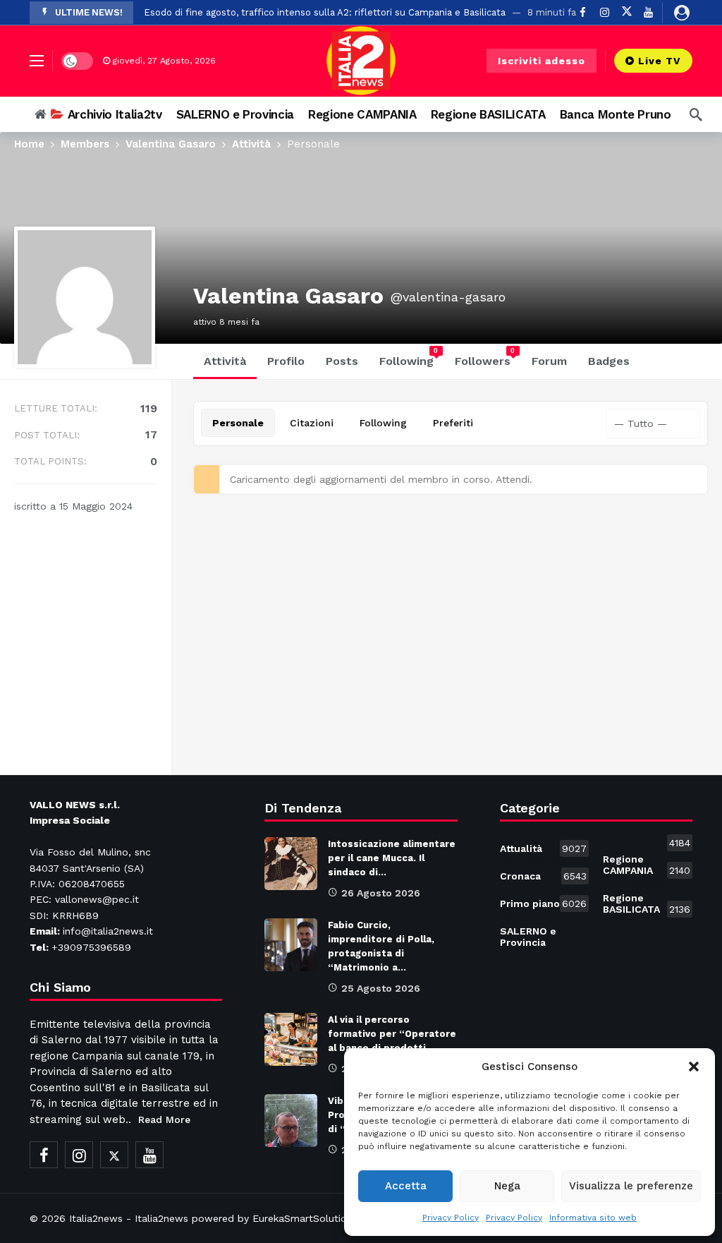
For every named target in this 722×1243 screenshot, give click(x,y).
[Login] (681, 12)
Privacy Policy (450, 1218)
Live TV (659, 60)
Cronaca (543, 876)
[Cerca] (695, 114)
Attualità (543, 848)
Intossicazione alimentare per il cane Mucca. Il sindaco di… (391, 858)
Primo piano (543, 903)
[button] (694, 1066)
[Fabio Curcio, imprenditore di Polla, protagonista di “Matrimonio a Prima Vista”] (290, 944)
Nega (507, 1185)
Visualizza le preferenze (631, 1185)
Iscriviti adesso (541, 60)
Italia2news (96, 1218)
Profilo (286, 361)
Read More (164, 1119)
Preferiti (453, 422)
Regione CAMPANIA (646, 864)
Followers (485, 357)
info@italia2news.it (108, 931)
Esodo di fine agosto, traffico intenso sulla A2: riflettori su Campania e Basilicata (325, 12)
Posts (342, 361)
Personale (238, 422)
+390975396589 (91, 947)
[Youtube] (648, 12)
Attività (225, 361)
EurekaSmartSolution (302, 1218)
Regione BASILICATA (646, 903)
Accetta (406, 1185)
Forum (549, 361)
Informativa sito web (593, 1218)
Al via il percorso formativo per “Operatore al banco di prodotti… (392, 1033)
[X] (626, 12)
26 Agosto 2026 (380, 893)
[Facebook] (44, 1154)
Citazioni (312, 422)
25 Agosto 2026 (380, 988)
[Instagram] (79, 1154)
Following (409, 357)
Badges (609, 361)
